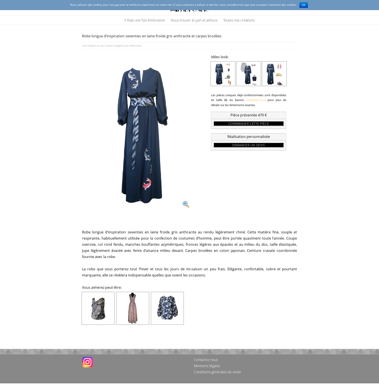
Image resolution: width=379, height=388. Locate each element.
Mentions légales (207, 365)
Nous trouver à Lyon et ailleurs (194, 20)
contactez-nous (256, 100)
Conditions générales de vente (217, 372)
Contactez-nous (206, 359)
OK (304, 5)
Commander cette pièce (248, 123)
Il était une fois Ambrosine (144, 20)
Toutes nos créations (239, 20)
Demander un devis (248, 145)
